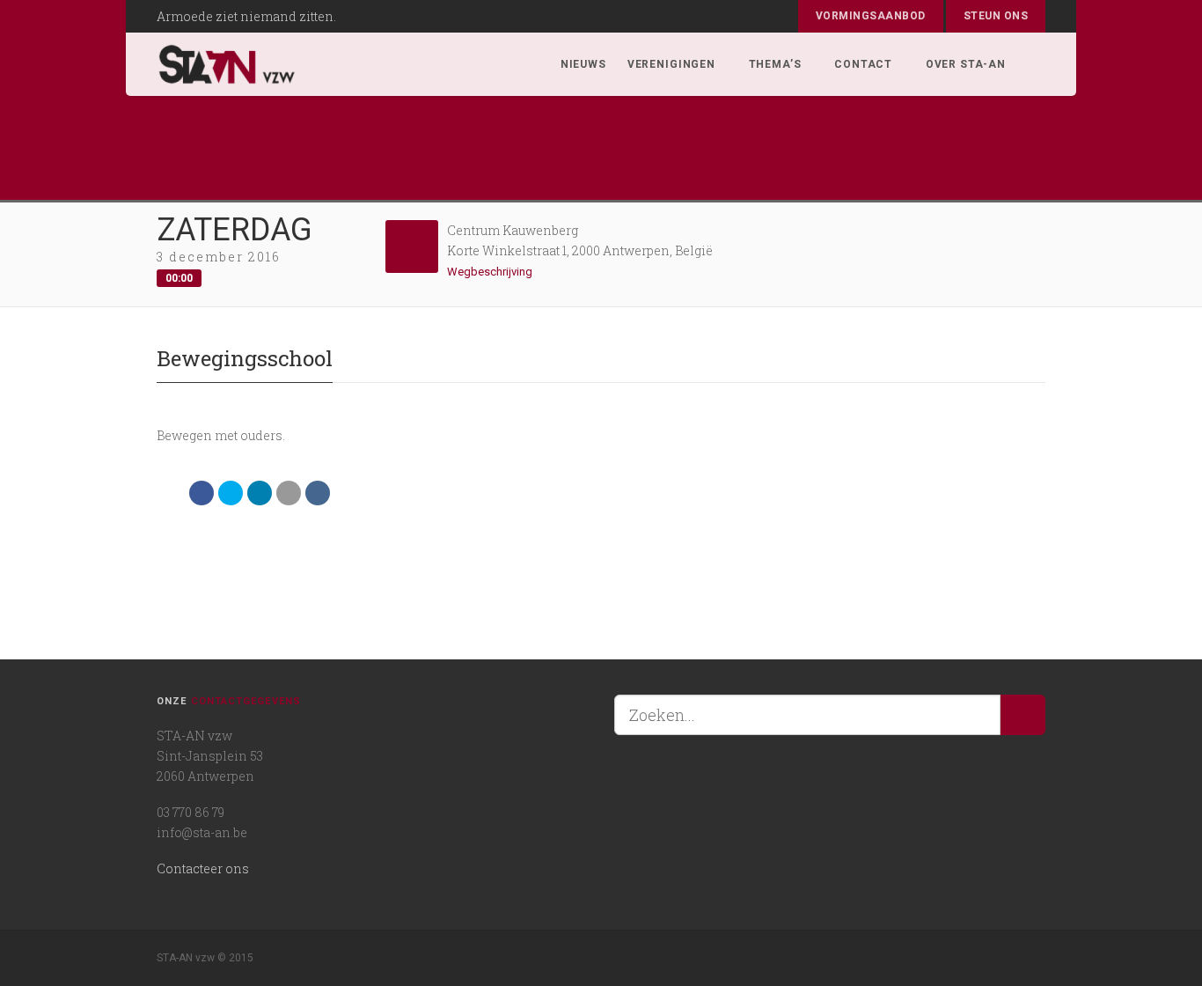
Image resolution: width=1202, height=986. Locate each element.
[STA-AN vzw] (227, 64)
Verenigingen (671, 64)
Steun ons (996, 16)
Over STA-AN (966, 64)
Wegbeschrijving (491, 271)
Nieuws (583, 64)
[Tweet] (230, 493)
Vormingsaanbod (871, 16)
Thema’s (775, 64)
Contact (863, 64)
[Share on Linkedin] (259, 493)
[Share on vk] (317, 493)
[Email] (288, 493)
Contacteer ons (203, 868)
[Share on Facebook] (201, 493)
